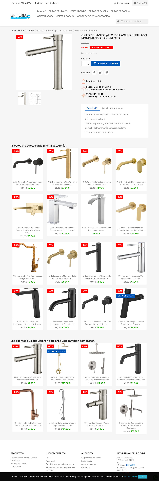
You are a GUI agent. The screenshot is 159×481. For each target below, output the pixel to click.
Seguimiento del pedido (91, 457)
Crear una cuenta (88, 464)
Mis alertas (86, 467)
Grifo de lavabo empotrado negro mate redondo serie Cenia (27, 183)
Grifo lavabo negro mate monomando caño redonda (62, 323)
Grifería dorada (65, 16)
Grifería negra (45, 16)
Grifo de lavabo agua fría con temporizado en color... (131, 323)
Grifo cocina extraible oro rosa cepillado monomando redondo (27, 424)
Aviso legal (50, 461)
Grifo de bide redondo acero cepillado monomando (96, 424)
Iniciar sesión (86, 461)
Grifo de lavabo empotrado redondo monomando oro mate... (131, 229)
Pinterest (106, 72)
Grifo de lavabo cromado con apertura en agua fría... (131, 277)
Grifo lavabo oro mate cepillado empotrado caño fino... (62, 277)
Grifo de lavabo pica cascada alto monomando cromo (96, 229)
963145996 (26, 3)
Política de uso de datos (46, 3)
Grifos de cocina (120, 11)
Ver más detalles (131, 476)
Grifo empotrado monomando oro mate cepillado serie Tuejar (131, 183)
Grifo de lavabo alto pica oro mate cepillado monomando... (62, 183)
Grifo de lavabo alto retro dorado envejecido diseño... (27, 277)
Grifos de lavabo (58, 11)
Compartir (94, 72)
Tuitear (100, 72)
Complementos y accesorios (93, 16)
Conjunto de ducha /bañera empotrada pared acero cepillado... (131, 425)
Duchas (41, 11)
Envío (48, 457)
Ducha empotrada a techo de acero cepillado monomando (96, 378)
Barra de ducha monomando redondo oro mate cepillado (62, 378)
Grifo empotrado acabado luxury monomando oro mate (97, 183)
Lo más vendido (17, 467)
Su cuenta (87, 453)
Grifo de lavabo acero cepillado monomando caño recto (27, 378)
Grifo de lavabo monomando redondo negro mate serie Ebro (131, 378)
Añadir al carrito (106, 63)
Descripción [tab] (92, 108)
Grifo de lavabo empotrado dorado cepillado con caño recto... (28, 230)
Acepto (142, 477)
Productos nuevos (18, 463)
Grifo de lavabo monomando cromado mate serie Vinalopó (62, 229)
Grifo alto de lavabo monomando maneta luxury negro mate (97, 277)
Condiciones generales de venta (60, 464)
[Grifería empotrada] (20, 16)
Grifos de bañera (98, 11)
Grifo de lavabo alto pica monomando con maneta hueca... (27, 323)
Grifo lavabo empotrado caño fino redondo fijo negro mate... (96, 323)
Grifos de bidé (78, 11)
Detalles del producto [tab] (112, 108)
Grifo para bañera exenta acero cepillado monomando (62, 424)
